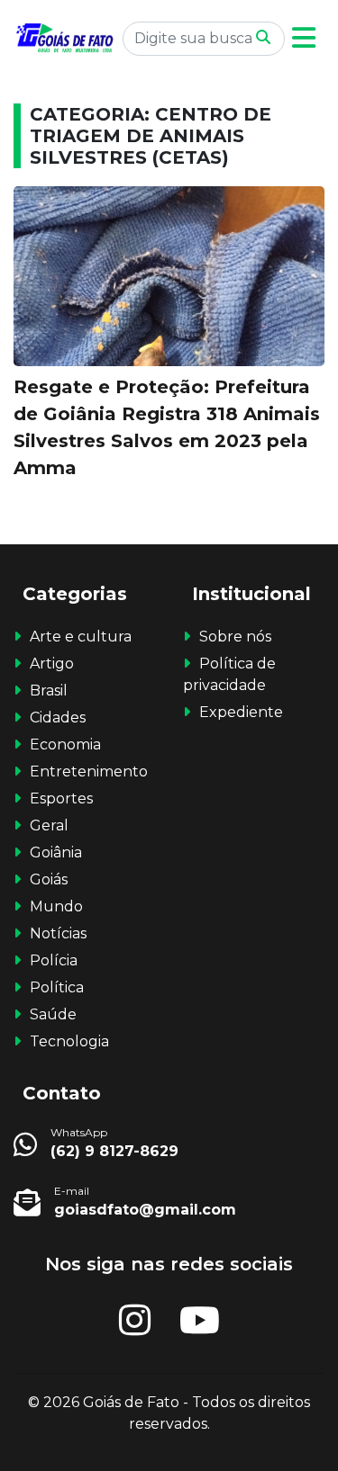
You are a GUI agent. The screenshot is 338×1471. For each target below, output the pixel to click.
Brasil (49, 690)
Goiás (49, 879)
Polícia (54, 960)
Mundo (56, 906)
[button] (303, 38)
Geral (49, 825)
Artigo (52, 663)
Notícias (58, 933)
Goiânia (56, 852)
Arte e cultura (81, 636)
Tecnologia (69, 1041)
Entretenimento (89, 771)
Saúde (53, 1014)
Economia (65, 744)
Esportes (61, 798)
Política (57, 987)
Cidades (58, 717)
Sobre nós (235, 636)
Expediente (241, 712)
